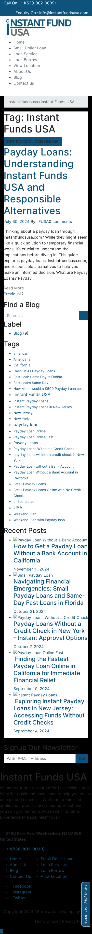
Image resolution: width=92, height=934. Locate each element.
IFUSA (43, 221)
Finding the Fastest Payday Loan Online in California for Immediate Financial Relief (46, 669)
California (22, 365)
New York (21, 419)
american (20, 353)
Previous (12, 293)
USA (17, 507)
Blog (17, 77)
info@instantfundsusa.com (63, 12)
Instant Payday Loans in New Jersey (42, 407)
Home (19, 42)
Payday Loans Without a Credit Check (44, 449)
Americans (21, 359)
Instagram (22, 892)
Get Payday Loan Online (86, 904)
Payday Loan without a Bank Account (43, 466)
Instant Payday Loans (30, 401)
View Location (26, 65)
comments (62, 221)
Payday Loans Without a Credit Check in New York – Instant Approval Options (50, 630)
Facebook (22, 886)
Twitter (19, 897)
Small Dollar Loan (29, 47)
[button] (5, 92)
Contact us (23, 83)
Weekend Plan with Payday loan (39, 520)
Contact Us (20, 876)
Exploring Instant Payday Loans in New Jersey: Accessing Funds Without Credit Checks (49, 712)
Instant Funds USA (32, 394)
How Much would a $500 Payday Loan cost (48, 388)
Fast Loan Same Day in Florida (37, 377)
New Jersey (23, 413)
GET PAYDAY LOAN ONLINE (33, 141)
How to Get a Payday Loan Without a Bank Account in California (50, 553)
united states (23, 501)
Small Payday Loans (29, 484)
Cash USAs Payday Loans (34, 371)
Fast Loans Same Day (30, 383)
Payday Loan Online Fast (33, 437)
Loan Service (25, 53)
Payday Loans (25, 442)
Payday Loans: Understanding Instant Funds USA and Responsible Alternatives (39, 181)
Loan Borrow (25, 59)
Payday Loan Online (29, 431)
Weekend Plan (24, 514)
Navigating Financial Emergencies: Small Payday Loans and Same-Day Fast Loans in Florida (49, 592)
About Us (22, 71)
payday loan (26, 424)
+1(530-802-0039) (38, 2)
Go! (82, 758)
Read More (14, 288)
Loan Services (54, 864)
